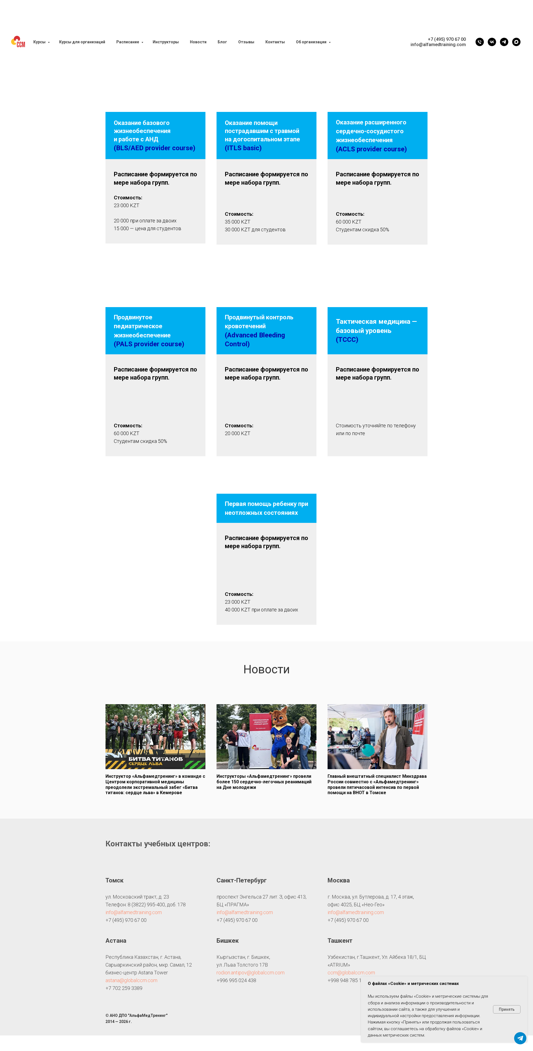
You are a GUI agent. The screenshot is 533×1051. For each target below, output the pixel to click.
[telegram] (504, 42)
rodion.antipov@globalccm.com (251, 972)
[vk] (492, 42)
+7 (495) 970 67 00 (447, 39)
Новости (198, 42)
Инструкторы (166, 42)
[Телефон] (480, 42)
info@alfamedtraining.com (133, 912)
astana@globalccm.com (131, 980)
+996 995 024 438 (236, 980)
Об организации (311, 42)
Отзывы (246, 42)
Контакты (275, 42)
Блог (222, 42)
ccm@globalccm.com (351, 972)
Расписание (128, 42)
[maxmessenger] (516, 42)
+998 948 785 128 (347, 980)
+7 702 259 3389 (123, 988)
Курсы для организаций (82, 42)
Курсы (39, 42)
